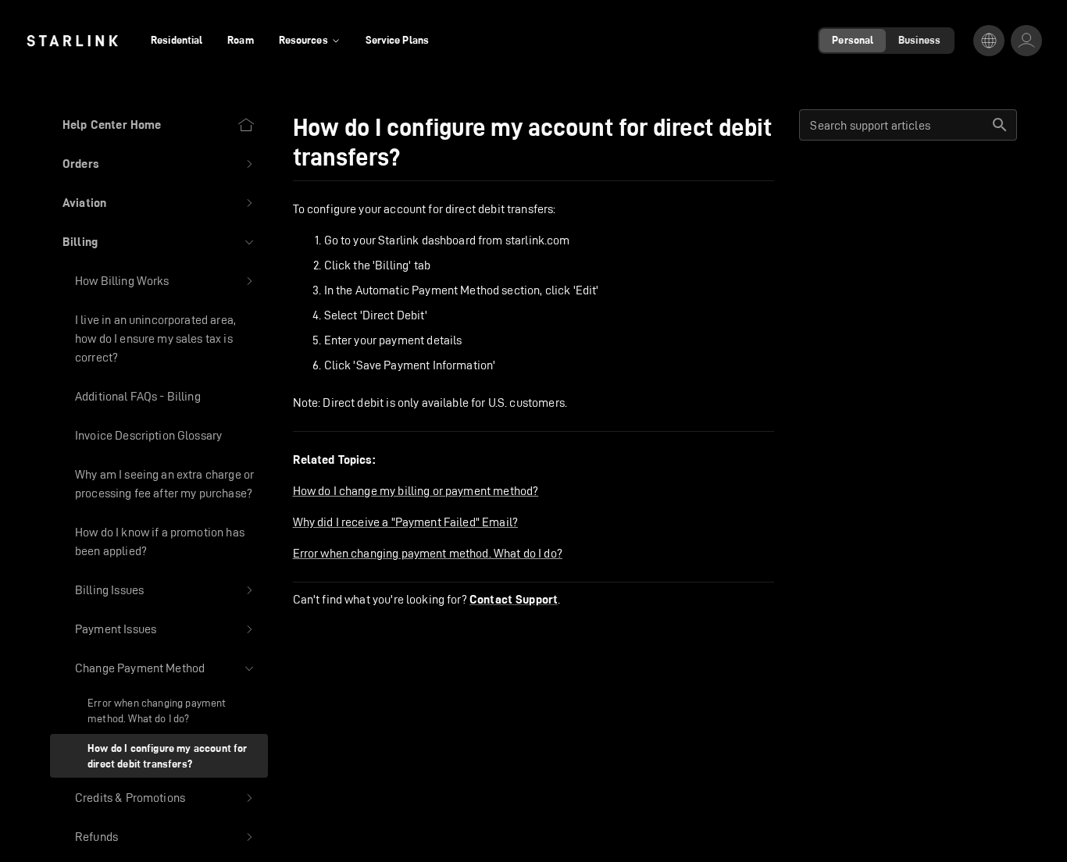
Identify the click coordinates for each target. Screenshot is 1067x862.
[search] (999, 125)
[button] (159, 164)
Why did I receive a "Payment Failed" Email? (405, 522)
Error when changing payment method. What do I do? (427, 553)
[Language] (989, 40)
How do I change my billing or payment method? (416, 490)
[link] (72, 40)
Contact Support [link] (513, 599)
